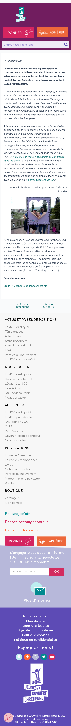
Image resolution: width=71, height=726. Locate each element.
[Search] (66, 44)
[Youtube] (52, 657)
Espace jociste (17, 514)
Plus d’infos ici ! (38, 600)
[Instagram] (35, 657)
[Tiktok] (27, 657)
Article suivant (49, 305)
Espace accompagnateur (26, 522)
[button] (56, 15)
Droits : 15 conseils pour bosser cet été (25, 285)
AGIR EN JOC (15, 405)
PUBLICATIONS (17, 448)
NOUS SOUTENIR (18, 367)
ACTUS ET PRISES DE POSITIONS (31, 319)
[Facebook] (19, 657)
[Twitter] (43, 657)
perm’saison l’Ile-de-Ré (41, 179)
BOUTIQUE (14, 490)
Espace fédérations (22, 530)
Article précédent (22, 305)
